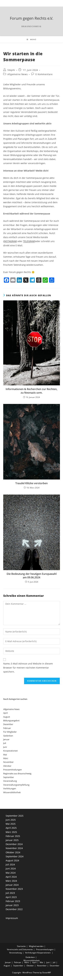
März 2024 (11, 880)
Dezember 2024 (14, 844)
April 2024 (11, 876)
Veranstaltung (10, 780)
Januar (6, 739)
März (5, 758)
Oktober (7, 765)
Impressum (12, 918)
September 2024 (14, 856)
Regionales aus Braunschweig (17, 773)
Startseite (21, 946)
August (6, 716)
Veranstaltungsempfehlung (16, 784)
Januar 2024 (12, 884)
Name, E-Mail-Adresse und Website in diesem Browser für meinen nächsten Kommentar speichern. (28, 667)
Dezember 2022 (14, 909)
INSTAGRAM (10, 241)
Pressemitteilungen (12, 769)
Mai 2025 (11, 823)
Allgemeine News (17, 74)
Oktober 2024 (13, 852)
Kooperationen (10, 750)
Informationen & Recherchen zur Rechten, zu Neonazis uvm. (31, 390)
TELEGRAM (29, 241)
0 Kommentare (43, 74)
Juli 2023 (10, 892)
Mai (5, 754)
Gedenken (8, 735)
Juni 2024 (11, 868)
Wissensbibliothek (12, 792)
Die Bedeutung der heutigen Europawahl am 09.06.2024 (32, 575)
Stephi (11, 70)
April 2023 (11, 897)
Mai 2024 (11, 872)
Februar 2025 (13, 836)
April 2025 (11, 827)
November (8, 762)
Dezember (8, 724)
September (8, 777)
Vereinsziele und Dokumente (20, 949)
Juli (4, 743)
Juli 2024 (10, 864)
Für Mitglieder (10, 731)
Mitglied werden (36, 946)
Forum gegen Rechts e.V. (31, 18)
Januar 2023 (12, 905)
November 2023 (14, 888)
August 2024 (12, 860)
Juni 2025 (11, 819)
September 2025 (14, 815)
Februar (7, 728)
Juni (5, 747)
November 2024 (14, 848)
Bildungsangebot (11, 720)
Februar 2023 (13, 901)
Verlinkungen (9, 788)
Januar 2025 (12, 840)
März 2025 (11, 832)
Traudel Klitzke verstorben (31, 483)
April (5, 712)
